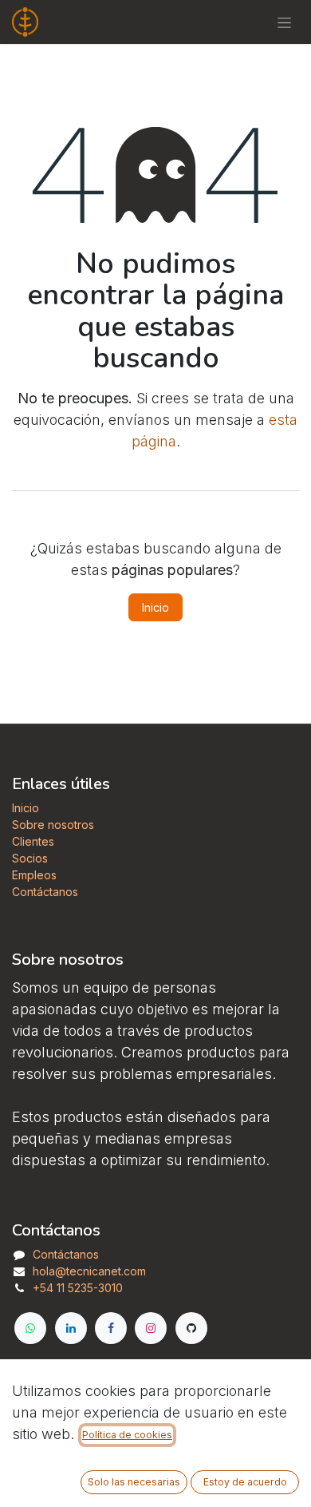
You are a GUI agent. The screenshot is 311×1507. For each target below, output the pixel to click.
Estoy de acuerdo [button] (245, 1482)
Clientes (33, 841)
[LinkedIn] (71, 1328)
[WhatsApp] (30, 1328)
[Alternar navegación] (284, 22)
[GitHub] (191, 1328)
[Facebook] (111, 1328)
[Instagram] (151, 1328)
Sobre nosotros (53, 824)
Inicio (155, 607)
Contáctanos (45, 891)
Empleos (34, 875)
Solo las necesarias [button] (134, 1482)
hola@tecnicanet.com (89, 1271)
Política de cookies (127, 1435)
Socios (30, 858)
